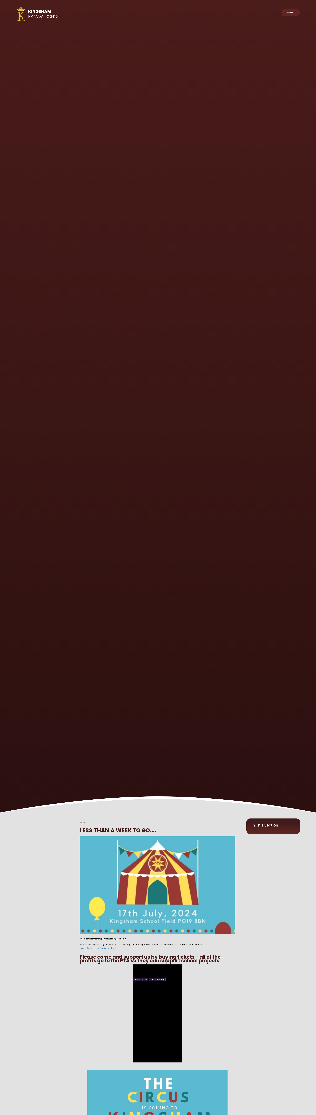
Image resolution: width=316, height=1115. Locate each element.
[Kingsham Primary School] (21, 14)
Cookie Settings (157, 979)
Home (82, 822)
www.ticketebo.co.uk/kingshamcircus (98, 948)
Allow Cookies (140, 979)
